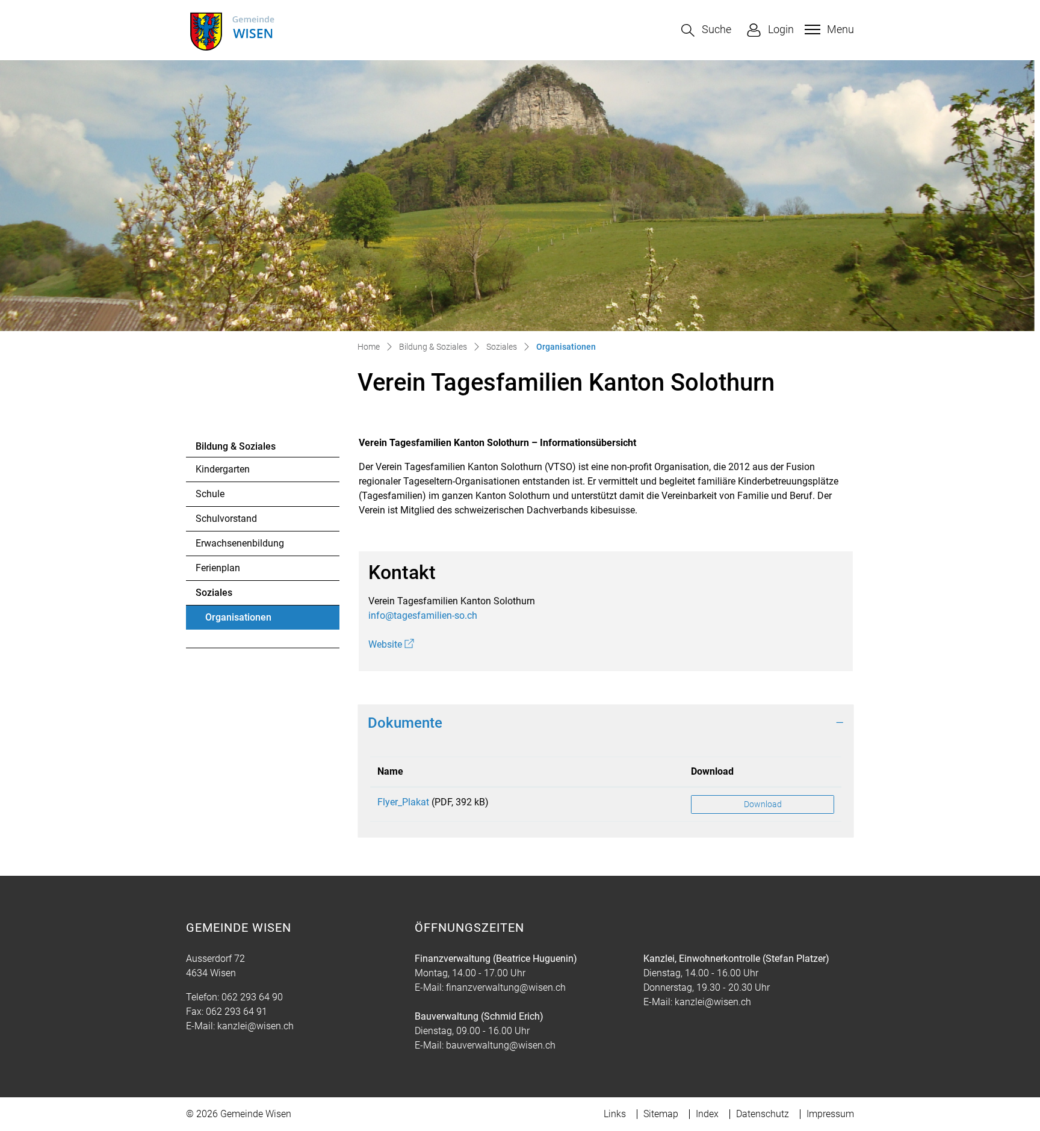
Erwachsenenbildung (240, 543)
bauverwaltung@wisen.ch (501, 1045)
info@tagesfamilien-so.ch (422, 615)
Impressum (830, 1114)
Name (390, 771)
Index (707, 1114)
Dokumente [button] (405, 722)
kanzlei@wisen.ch (255, 1026)
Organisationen (238, 621)
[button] (706, 30)
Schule (210, 494)
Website (391, 644)
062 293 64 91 (236, 1011)
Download (712, 771)
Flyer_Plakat (403, 802)
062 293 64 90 (252, 997)
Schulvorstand (226, 518)
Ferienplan (218, 568)
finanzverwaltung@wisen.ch (506, 987)
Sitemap (660, 1114)
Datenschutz (762, 1114)
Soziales (214, 592)
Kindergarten (223, 469)
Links (615, 1114)
